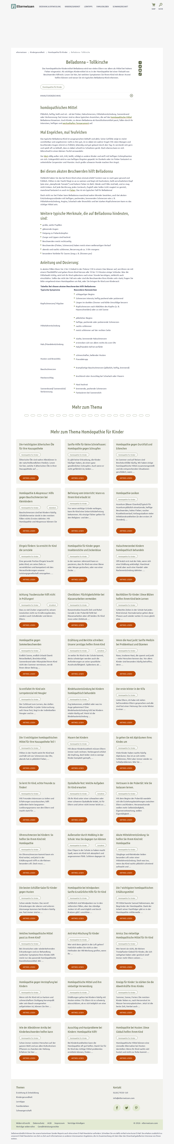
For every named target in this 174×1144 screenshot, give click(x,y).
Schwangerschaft (120, 6)
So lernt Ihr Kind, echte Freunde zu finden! (37, 785)
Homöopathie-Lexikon (127, 493)
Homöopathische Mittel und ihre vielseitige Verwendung (85, 984)
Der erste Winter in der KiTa (130, 688)
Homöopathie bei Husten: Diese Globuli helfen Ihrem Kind (132, 1029)
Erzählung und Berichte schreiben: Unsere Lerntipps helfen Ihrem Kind (86, 642)
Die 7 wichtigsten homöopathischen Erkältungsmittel (134, 889)
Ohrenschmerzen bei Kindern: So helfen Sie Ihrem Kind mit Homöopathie (36, 839)
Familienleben (102, 6)
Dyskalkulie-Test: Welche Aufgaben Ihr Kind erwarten (86, 785)
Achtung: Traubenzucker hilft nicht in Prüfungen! (37, 596)
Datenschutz (38, 1123)
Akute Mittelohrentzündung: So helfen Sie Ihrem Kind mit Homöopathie (132, 839)
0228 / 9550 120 (120, 1092)
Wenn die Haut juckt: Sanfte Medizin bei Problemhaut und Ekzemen (135, 642)
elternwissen (21, 52)
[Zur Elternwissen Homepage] (22, 6)
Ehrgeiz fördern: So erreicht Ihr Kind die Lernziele (38, 547)
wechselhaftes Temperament (76, 123)
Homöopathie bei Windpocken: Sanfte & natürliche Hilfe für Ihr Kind (87, 889)
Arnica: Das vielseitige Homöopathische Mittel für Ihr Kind (134, 935)
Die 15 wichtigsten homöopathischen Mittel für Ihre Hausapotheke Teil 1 (38, 739)
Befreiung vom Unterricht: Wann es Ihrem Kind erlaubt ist (86, 495)
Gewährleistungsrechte (48, 1126)
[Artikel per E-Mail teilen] (140, 70)
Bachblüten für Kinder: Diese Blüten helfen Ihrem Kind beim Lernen (135, 596)
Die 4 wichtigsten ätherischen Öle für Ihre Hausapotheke (36, 446)
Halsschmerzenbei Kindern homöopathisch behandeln (130, 547)
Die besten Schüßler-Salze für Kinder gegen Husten (38, 889)
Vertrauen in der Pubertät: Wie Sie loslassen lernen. (134, 785)
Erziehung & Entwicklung (50, 6)
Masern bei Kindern (78, 737)
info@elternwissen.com (124, 1098)
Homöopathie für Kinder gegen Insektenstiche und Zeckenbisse (84, 547)
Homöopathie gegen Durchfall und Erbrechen (134, 446)
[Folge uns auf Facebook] (117, 1108)
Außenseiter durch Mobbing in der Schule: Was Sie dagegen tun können (87, 836)
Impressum (60, 1123)
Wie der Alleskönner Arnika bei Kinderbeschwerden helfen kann (36, 1029)
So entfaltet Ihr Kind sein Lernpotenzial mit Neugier (32, 690)
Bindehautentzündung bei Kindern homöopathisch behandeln (86, 690)
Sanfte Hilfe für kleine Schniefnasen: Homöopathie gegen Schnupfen (87, 446)
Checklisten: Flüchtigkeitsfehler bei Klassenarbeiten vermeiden (86, 596)
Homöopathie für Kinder (58, 52)
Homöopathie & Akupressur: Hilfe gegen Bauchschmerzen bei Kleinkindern (36, 497)
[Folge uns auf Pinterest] (136, 1108)
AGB (49, 1123)
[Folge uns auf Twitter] (126, 1108)
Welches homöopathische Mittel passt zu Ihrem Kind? (36, 935)
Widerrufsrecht (23, 1123)
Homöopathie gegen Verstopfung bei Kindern (38, 984)
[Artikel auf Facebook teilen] (140, 62)
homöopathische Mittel (121, 117)
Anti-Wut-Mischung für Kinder (83, 933)
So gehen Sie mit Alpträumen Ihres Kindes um (134, 739)
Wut (46, 156)
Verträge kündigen (76, 1123)
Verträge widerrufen (25, 1126)
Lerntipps (88, 6)
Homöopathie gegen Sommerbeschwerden (30, 642)
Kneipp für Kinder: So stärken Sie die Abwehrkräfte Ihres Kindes (135, 984)
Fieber (72, 190)
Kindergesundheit (72, 6)
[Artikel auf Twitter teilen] (140, 66)
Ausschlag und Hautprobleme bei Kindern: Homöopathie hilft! (85, 1029)
